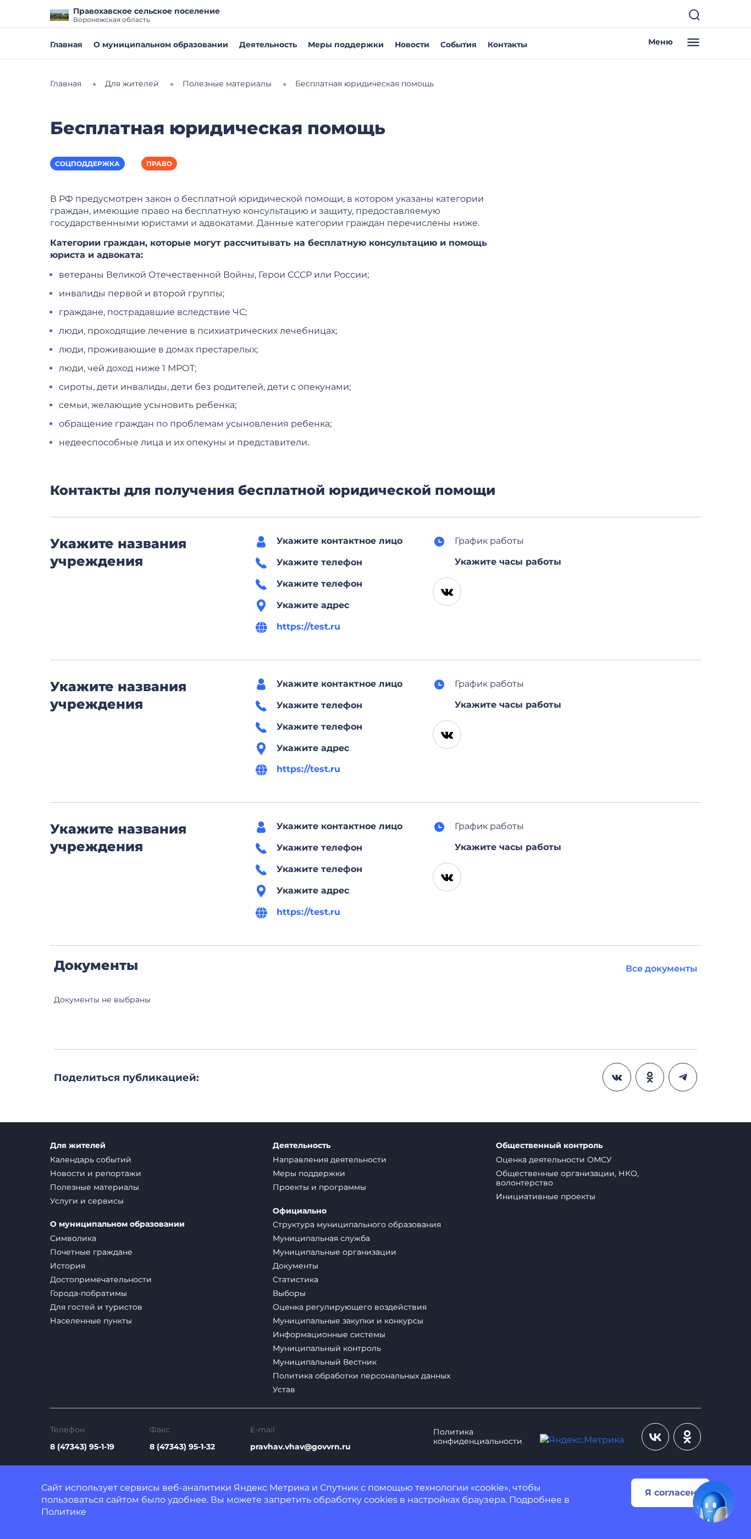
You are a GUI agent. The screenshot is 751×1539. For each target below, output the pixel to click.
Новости (412, 44)
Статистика (295, 1279)
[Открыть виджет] (714, 1502)
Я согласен (671, 1492)
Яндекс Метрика (272, 1487)
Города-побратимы (88, 1293)
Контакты (507, 44)
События (458, 44)
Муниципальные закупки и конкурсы (348, 1321)
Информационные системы (329, 1334)
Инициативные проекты (545, 1196)
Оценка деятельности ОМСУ (554, 1160)
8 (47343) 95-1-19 (82, 1447)
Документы (295, 1266)
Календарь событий (90, 1160)
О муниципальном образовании (160, 44)
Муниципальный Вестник (325, 1362)
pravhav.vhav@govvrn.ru (300, 1447)
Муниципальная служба (321, 1238)
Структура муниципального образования (357, 1224)
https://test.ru (308, 626)
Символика (73, 1238)
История (67, 1266)
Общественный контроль (549, 1145)
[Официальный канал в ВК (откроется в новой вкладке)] (655, 1436)
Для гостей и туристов (96, 1307)
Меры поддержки (346, 44)
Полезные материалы (94, 1187)
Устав (284, 1389)
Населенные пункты (91, 1321)
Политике (63, 1512)
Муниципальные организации (334, 1252)
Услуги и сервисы (87, 1201)
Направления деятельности (329, 1160)
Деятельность (268, 44)
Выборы (289, 1293)
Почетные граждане (91, 1252)
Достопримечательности (101, 1279)
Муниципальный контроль (327, 1348)
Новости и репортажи (95, 1173)
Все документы (661, 968)
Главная (66, 44)
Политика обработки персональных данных (361, 1376)
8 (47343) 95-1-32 (182, 1447)
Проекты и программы (319, 1187)
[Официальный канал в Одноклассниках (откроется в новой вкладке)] (687, 1436)
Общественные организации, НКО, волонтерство (567, 1178)
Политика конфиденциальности (477, 1436)
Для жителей (78, 1145)
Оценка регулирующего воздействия (350, 1307)
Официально (300, 1211)
